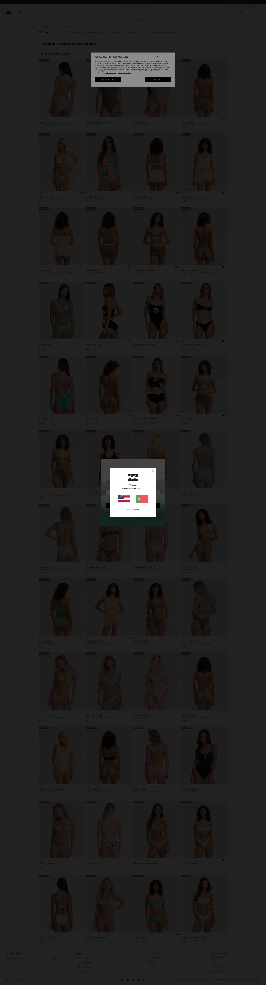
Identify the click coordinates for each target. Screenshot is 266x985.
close (153, 471)
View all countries (133, 510)
